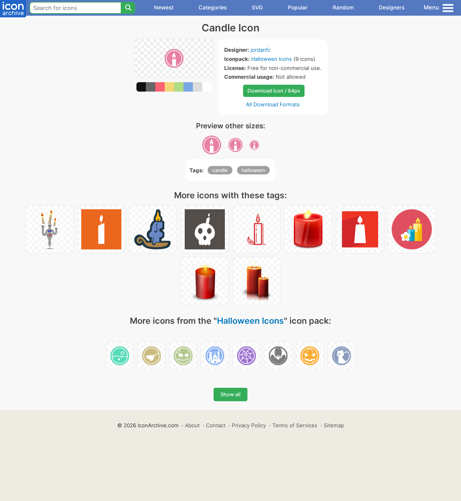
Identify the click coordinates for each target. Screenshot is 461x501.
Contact (215, 425)
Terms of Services (294, 425)
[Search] (128, 8)
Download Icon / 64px (273, 91)
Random (343, 7)
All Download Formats (273, 104)
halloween (253, 170)
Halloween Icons (271, 59)
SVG (257, 7)
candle (220, 170)
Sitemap (334, 425)
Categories (213, 7)
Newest (163, 7)
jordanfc (261, 50)
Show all (230, 394)
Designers (392, 7)
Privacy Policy (249, 425)
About (192, 425)
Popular (298, 7)
